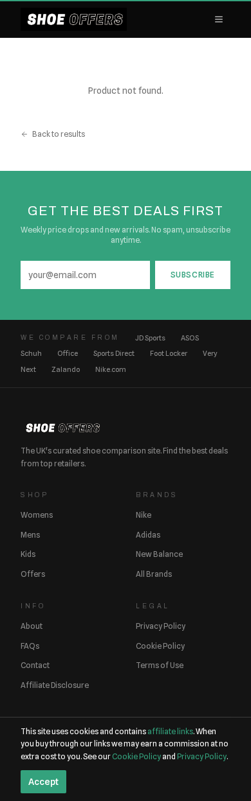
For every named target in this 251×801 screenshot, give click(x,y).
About (31, 626)
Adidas (148, 535)
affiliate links (170, 731)
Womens (37, 515)
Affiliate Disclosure (55, 685)
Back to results (58, 134)
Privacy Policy (160, 626)
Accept (43, 782)
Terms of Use (159, 665)
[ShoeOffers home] (74, 19)
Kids (28, 554)
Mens (30, 535)
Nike (143, 515)
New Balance (159, 554)
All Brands (154, 574)
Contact (35, 665)
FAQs (30, 646)
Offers (33, 574)
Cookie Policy (160, 646)
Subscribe (193, 274)
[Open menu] (218, 19)
